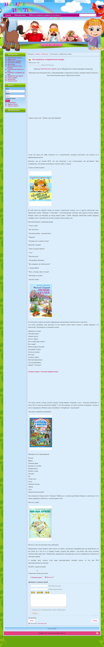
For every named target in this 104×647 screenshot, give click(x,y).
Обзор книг (11, 64)
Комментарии (36, 577)
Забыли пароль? (13, 106)
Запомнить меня (10, 98)
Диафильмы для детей (15, 76)
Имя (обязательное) (54, 586)
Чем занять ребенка (14, 62)
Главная (8, 15)
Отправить (35, 613)
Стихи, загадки (12, 77)
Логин (7, 88)
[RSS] (97, 633)
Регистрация (12, 102)
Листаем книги (42, 623)
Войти (7, 100)
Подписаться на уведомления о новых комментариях (49, 610)
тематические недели (48, 69)
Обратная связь (20, 15)
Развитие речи (12, 81)
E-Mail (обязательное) (55, 589)
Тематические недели (15, 57)
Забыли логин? (13, 104)
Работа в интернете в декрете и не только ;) (45, 15)
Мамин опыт (12, 59)
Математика (11, 79)
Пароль (7, 93)
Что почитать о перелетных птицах (48, 59)
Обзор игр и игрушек (14, 61)
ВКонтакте (49, 577)
